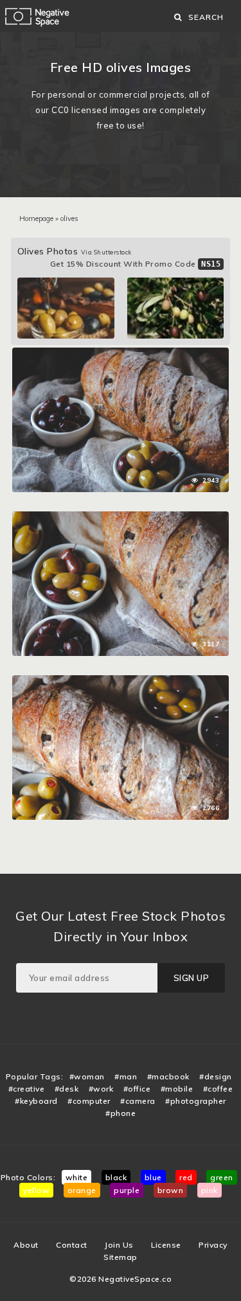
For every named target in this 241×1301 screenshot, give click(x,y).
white (77, 1177)
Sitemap (120, 1257)
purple (126, 1190)
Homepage (36, 218)
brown (170, 1190)
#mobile (177, 1088)
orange (81, 1190)
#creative (26, 1088)
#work (101, 1088)
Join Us (119, 1245)
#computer (89, 1101)
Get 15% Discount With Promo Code (135, 264)
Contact (71, 1245)
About (26, 1245)
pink (209, 1190)
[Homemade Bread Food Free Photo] (120, 354)
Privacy (213, 1245)
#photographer (195, 1101)
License (166, 1245)
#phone (120, 1113)
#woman (87, 1076)
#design (215, 1076)
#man (125, 1076)
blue (153, 1177)
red (186, 1177)
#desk (67, 1088)
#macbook (168, 1076)
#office (137, 1088)
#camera (138, 1101)
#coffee (218, 1088)
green (221, 1177)
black (116, 1177)
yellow (36, 1190)
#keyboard (36, 1101)
